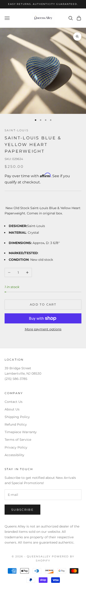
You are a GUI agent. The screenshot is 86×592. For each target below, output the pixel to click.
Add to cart (43, 304)
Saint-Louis (16, 130)
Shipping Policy (17, 417)
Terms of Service (18, 440)
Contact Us (13, 402)
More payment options (43, 329)
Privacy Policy (16, 447)
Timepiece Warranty (21, 432)
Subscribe (22, 509)
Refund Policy (16, 424)
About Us (12, 409)
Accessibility (14, 455)
